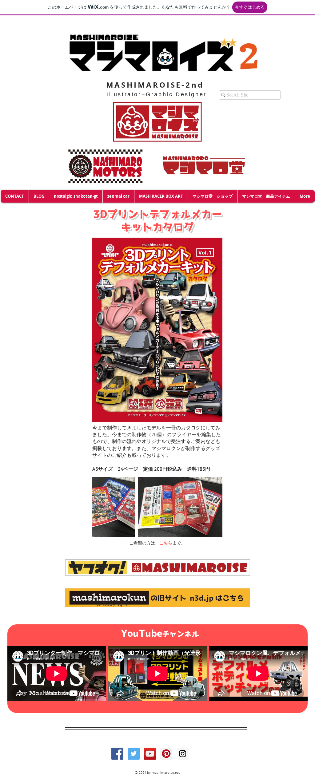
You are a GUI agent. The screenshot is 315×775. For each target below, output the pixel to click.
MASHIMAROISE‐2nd (155, 85)
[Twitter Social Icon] (134, 754)
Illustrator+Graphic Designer (156, 94)
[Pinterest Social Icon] (166, 754)
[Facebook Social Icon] (117, 754)
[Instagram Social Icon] (183, 754)
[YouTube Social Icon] (150, 754)
